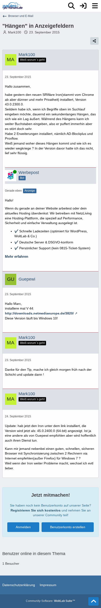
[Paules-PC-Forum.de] (12, 6)
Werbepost (29, 172)
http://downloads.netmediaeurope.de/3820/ (39, 313)
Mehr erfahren (16, 256)
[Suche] (71, 6)
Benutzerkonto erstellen (67, 527)
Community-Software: (50, 601)
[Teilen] (94, 41)
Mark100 (14, 32)
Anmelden (23, 527)
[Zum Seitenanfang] (93, 601)
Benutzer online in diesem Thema (33, 553)
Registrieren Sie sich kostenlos (36, 510)
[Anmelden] (83, 6)
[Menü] (95, 6)
